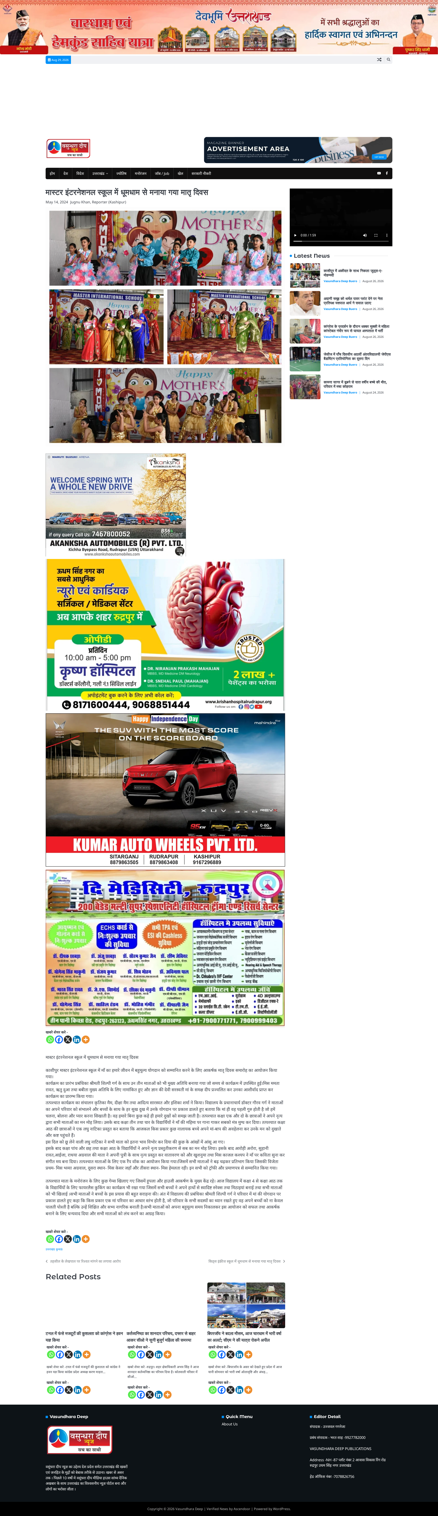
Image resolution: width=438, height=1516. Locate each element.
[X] (68, 1040)
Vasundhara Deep (189, 1509)
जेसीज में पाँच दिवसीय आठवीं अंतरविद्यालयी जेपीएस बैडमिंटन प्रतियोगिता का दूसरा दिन (357, 356)
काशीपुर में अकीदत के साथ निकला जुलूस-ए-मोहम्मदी (353, 272)
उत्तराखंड (98, 173)
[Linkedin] (77, 1040)
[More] (86, 1040)
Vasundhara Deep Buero (340, 281)
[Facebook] (59, 1040)
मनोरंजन (140, 173)
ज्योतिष (121, 173)
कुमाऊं (59, 1249)
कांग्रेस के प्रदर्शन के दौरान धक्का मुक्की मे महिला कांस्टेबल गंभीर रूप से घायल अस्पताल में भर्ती (356, 328)
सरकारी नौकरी (201, 173)
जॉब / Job (162, 173)
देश (65, 173)
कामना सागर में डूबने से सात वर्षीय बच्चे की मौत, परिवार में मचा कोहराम (355, 384)
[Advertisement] (219, 103)
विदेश (80, 173)
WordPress (281, 1509)
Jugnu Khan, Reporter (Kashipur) (98, 202)
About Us (230, 1424)
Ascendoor (242, 1509)
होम (52, 173)
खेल (180, 173)
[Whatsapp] (50, 1040)
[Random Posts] (379, 59)
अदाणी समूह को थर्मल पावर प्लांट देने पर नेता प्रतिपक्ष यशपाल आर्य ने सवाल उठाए (353, 300)
